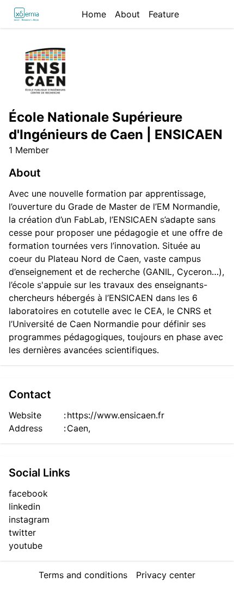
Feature (164, 14)
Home (94, 14)
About (127, 14)
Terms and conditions (83, 574)
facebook (28, 493)
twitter (22, 532)
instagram (29, 519)
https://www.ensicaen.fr (115, 415)
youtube (25, 545)
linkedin (24, 506)
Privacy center (165, 574)
